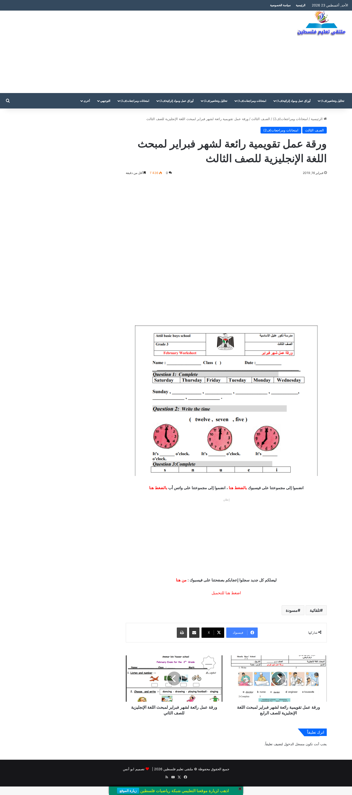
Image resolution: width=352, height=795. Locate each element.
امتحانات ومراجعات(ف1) (252, 100)
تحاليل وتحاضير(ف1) (332, 100)
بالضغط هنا (238, 487)
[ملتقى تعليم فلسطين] (322, 23)
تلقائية (315, 610)
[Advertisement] (117, 52)
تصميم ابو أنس (134, 769)
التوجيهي (105, 100)
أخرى (86, 100)
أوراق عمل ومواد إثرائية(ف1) (293, 100)
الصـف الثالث (260, 119)
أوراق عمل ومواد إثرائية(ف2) (177, 100)
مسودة (292, 610)
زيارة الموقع (128, 791)
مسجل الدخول (294, 744)
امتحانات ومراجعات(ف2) (135, 100)
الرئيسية (300, 5)
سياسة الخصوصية (280, 5)
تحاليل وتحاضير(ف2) (215, 100)
